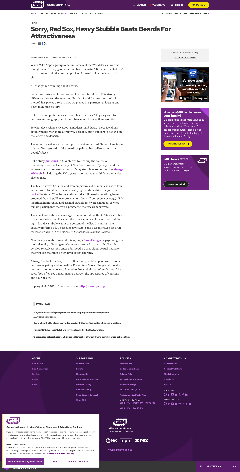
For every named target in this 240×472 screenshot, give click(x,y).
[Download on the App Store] (185, 98)
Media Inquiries (171, 374)
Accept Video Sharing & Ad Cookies (25, 461)
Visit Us (167, 384)
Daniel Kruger (92, 240)
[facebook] (183, 394)
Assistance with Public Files (133, 395)
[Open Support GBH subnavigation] (208, 13)
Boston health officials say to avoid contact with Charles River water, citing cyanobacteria (77, 323)
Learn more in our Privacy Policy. (58, 453)
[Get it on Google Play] (200, 98)
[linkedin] (186, 394)
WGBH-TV (125, 403)
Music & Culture (92, 13)
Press (34, 384)
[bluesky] (176, 394)
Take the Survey (177, 144)
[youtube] (172, 394)
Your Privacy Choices (120, 450)
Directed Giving (83, 384)
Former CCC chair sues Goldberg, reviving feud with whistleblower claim (68, 329)
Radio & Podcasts (52, 13)
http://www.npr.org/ (92, 286)
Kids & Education (40, 369)
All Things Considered (44, 317)
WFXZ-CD (150, 403)
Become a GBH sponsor (185, 57)
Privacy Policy (126, 374)
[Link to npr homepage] (126, 440)
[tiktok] (169, 394)
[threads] (179, 394)
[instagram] (165, 394)
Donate (200, 4)
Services (36, 374)
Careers (35, 379)
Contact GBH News (173, 369)
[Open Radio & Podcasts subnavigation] (65, 13)
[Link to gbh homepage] (37, 4)
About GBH (37, 364)
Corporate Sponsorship (87, 379)
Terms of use (126, 364)
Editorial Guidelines (129, 369)
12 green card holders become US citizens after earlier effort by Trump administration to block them (81, 336)
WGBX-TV (138, 403)
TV (32, 13)
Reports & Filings (128, 384)
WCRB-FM (138, 408)
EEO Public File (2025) (130, 390)
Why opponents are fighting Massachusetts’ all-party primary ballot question (71, 312)
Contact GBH (170, 364)
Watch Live (158, 4)
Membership (82, 374)
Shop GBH (181, 13)
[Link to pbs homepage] (111, 440)
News (73, 13)
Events (167, 13)
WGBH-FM (125, 408)
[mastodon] (179, 403)
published (51, 161)
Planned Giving (83, 390)
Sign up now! (175, 184)
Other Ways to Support (87, 395)
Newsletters (169, 379)
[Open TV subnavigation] (35, 13)
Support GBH (198, 13)
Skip (54, 461)
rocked (35, 194)
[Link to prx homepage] (141, 440)
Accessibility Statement (131, 379)
